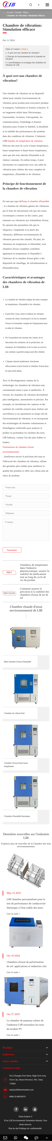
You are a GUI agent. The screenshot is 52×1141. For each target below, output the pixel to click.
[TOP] (47, 1137)
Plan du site (13, 1128)
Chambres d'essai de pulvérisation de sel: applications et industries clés (27, 964)
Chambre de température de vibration (25, 141)
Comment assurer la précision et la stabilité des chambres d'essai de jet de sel (34, 593)
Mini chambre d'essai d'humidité (17, 662)
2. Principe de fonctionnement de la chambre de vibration (25, 57)
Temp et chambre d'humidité (35, 201)
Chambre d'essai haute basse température (16, 764)
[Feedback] (36, 1137)
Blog (25, 12)
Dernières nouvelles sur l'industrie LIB (26, 836)
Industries (8, 1054)
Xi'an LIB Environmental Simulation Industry (23, 1120)
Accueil (10, 12)
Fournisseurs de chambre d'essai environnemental (18, 449)
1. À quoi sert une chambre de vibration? (22, 53)
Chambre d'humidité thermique (17, 816)
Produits (8, 1047)
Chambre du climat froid (14, 713)
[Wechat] (26, 1137)
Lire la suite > (13, 913)
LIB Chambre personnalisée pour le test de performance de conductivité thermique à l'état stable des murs (26, 903)
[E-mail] (5, 1137)
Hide (24, 49)
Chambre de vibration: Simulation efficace (26, 15)
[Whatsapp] (15, 1137)
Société (18, 12)
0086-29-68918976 (17, 1096)
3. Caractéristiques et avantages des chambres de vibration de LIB (25, 63)
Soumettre (12, 550)
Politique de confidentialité (30, 1128)
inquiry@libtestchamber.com (21, 1090)
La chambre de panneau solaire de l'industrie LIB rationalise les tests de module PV (25, 1024)
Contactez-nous (11, 1067)
